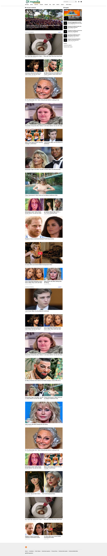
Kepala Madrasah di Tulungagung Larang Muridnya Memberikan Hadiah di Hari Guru (43, 26)
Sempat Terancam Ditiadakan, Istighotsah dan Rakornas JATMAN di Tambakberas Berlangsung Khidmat (74, 39)
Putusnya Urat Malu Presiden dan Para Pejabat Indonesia (74, 27)
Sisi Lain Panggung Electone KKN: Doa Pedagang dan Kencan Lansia (75, 23)
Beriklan (65, 43)
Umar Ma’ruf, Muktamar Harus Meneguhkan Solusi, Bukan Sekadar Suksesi (74, 35)
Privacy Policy (54, 551)
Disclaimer (31, 551)
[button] (76, 2)
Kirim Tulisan (37, 551)
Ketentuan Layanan (68, 45)
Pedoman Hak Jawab (63, 551)
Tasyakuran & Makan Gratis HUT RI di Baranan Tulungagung (75, 31)
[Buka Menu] (81, 1)
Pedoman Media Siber (73, 551)
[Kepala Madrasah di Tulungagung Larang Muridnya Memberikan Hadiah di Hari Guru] (44, 19)
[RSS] (26, 547)
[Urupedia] (33, 1)
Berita (27, 23)
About (26, 551)
